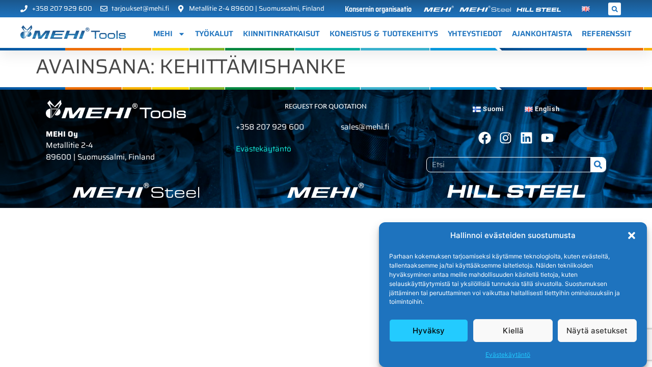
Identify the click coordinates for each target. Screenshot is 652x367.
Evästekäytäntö (507, 354)
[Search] (598, 165)
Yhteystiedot (475, 34)
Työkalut (214, 34)
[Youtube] (547, 138)
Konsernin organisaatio (378, 9)
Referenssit (607, 34)
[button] (632, 235)
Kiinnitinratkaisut (281, 34)
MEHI (163, 34)
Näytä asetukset (597, 330)
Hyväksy (429, 330)
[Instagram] (505, 138)
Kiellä (513, 330)
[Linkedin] (526, 138)
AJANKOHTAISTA (542, 34)
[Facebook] (485, 138)
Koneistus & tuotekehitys (384, 34)
